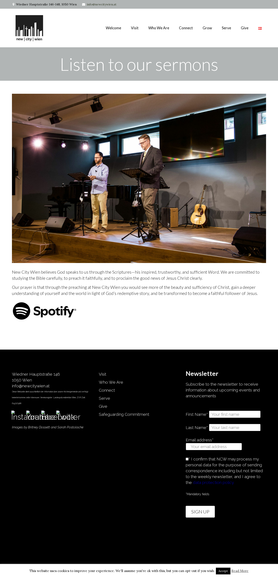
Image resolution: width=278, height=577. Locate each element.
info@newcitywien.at (101, 4)
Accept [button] (223, 571)
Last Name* (197, 427)
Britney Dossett (39, 427)
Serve (104, 398)
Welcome (113, 28)
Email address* (199, 439)
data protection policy (213, 482)
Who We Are (158, 28)
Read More (239, 571)
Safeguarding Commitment (124, 414)
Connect (107, 390)
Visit (135, 28)
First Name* (197, 414)
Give (244, 28)
